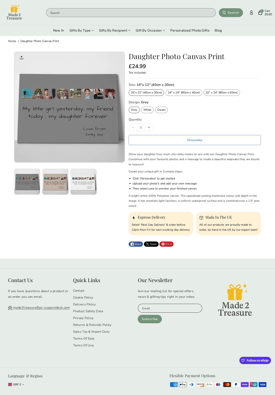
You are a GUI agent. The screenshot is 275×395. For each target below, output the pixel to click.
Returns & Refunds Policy (92, 325)
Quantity (135, 119)
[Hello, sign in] (251, 12)
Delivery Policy (84, 304)
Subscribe (150, 319)
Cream (161, 110)
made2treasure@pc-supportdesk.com (41, 307)
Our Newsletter (155, 280)
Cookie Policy (83, 297)
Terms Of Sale (84, 338)
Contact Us (20, 280)
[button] (265, 12)
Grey (134, 110)
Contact (79, 291)
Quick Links (86, 280)
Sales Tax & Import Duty (91, 332)
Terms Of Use (83, 345)
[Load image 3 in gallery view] (83, 182)
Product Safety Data (88, 311)
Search (233, 12)
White (147, 110)
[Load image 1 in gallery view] (27, 182)
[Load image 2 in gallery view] (55, 182)
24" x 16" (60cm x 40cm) (184, 92)
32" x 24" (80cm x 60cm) (222, 92)
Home (12, 41)
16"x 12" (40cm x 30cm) (146, 92)
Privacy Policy (83, 318)
